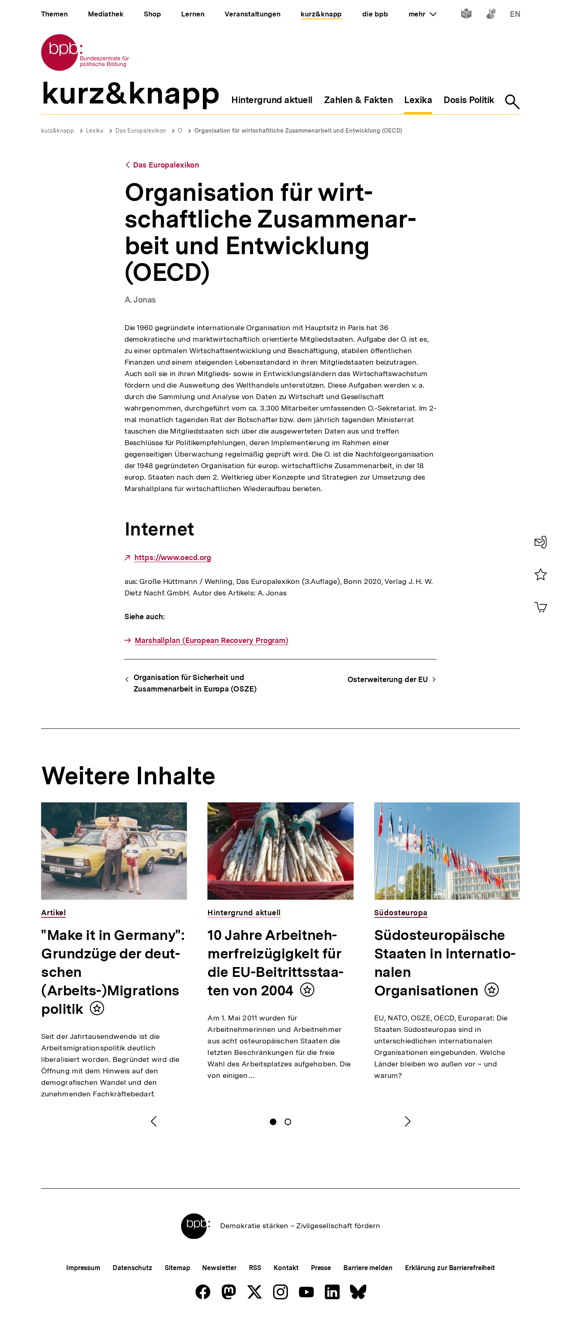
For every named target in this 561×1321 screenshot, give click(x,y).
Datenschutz (132, 1268)
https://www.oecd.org (172, 557)
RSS (255, 1268)
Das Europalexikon (140, 130)
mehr (423, 14)
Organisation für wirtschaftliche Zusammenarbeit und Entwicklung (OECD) (298, 130)
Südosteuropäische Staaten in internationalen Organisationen (445, 962)
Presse (321, 1268)
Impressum (83, 1268)
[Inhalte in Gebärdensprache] (491, 15)
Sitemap (177, 1268)
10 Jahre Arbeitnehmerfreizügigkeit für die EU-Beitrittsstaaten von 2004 (275, 962)
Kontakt (286, 1268)
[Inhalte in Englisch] (515, 15)
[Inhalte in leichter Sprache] (466, 15)
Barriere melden (368, 1268)
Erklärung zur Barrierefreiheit (450, 1268)
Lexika (94, 130)
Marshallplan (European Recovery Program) (211, 640)
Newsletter (219, 1268)
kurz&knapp (57, 130)
